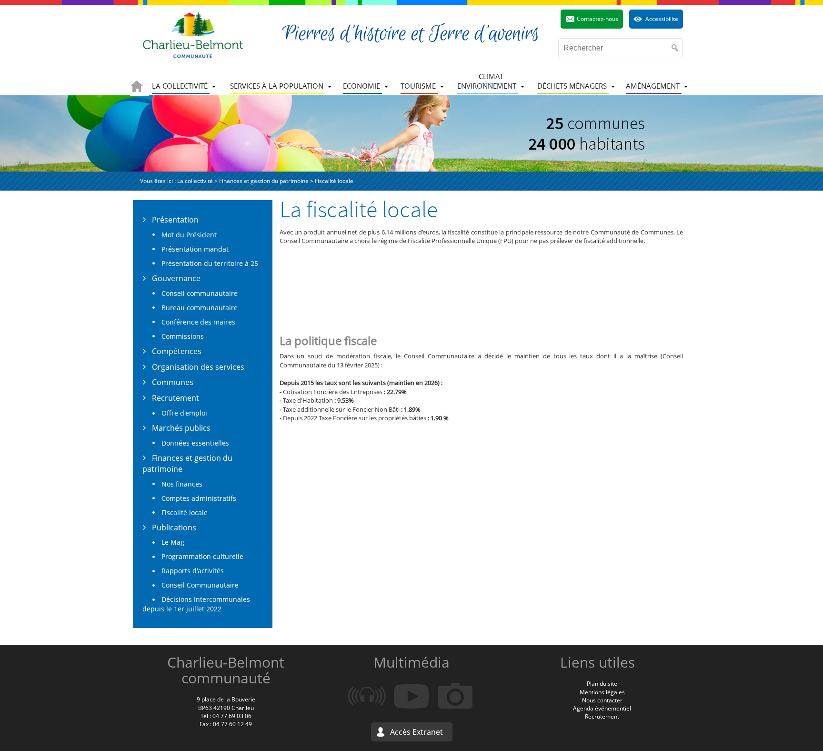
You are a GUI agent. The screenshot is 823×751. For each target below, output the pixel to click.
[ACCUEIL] (139, 86)
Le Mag (172, 542)
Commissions (182, 336)
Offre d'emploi (184, 412)
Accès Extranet (416, 732)
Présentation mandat (195, 249)
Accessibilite (661, 19)
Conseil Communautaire (200, 584)
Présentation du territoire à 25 (209, 263)
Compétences (176, 351)
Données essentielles (195, 442)
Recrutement (175, 398)
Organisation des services (198, 367)
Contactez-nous (597, 19)
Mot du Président (189, 234)
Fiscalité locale (184, 512)
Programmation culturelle (202, 556)
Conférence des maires (198, 321)
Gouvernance (176, 278)
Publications (174, 527)
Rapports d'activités (192, 570)
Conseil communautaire (199, 293)
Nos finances (181, 483)
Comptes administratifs (198, 498)
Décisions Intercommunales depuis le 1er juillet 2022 (196, 604)
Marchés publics (181, 428)
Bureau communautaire (199, 307)
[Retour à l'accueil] (193, 35)
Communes (172, 382)
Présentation (175, 219)
